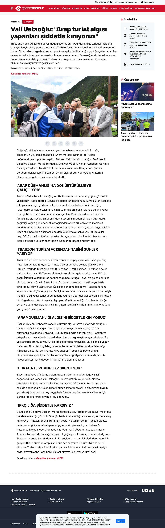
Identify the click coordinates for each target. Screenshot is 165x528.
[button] (12, 8)
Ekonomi (95, 8)
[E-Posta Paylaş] (81, 143)
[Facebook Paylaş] (47, 143)
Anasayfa (15, 21)
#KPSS (35, 73)
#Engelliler (16, 73)
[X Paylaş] (54, 143)
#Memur (26, 73)
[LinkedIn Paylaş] (60, 143)
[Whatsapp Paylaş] (74, 143)
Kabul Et (120, 521)
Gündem (66, 8)
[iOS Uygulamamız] (74, 513)
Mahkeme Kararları (144, 8)
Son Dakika (54, 8)
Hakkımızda (15, 524)
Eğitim (105, 8)
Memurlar (77, 8)
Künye (25, 524)
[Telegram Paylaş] (67, 143)
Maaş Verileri (126, 8)
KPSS (86, 8)
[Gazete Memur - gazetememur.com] (29, 8)
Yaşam (113, 8)
